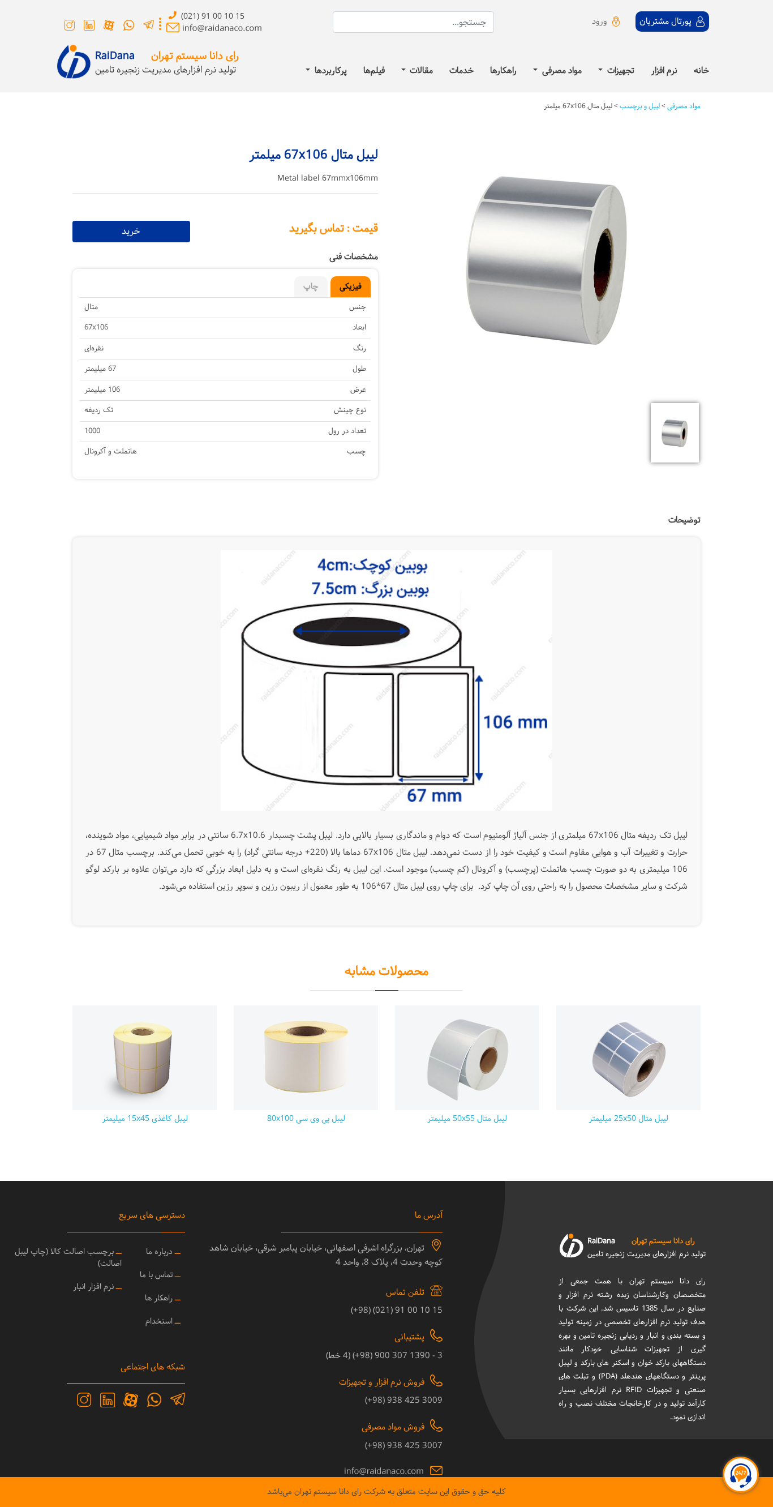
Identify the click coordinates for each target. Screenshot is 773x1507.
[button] (678, 273)
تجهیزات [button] (619, 71)
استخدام (159, 1321)
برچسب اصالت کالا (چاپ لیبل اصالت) (68, 1257)
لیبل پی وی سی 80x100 (306, 1118)
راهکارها (503, 71)
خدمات (461, 71)
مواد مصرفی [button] (561, 71)
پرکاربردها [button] (329, 71)
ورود (599, 22)
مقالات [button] (420, 71)
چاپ (311, 286)
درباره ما (159, 1251)
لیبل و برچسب (639, 106)
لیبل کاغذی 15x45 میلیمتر (145, 1118)
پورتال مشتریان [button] (666, 22)
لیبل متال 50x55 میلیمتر (467, 1118)
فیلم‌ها (374, 71)
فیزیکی (351, 286)
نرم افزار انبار (93, 1287)
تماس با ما (156, 1275)
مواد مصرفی (683, 106)
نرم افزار (664, 71)
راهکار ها (159, 1298)
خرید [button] (131, 231)
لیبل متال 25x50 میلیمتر (628, 1118)
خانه (701, 71)
